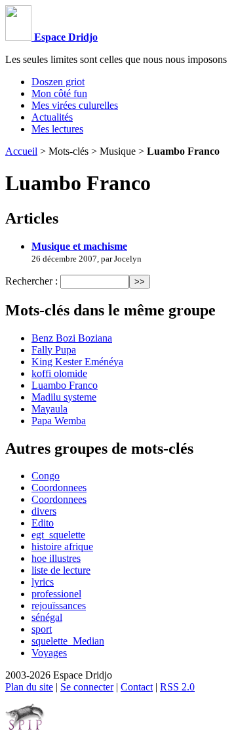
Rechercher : (31, 281)
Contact (137, 686)
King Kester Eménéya (77, 361)
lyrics (42, 581)
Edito (42, 522)
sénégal (46, 617)
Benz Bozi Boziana (71, 338)
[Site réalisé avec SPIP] (25, 727)
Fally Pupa (53, 349)
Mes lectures (57, 128)
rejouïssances (58, 605)
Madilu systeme (63, 397)
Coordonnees (59, 487)
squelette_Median (67, 640)
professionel (56, 593)
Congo (45, 475)
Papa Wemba (58, 420)
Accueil (21, 151)
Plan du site (29, 686)
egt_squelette (58, 534)
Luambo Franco (64, 385)
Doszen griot (58, 81)
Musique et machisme (79, 246)
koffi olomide (59, 373)
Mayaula (49, 408)
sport (41, 629)
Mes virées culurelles (74, 105)
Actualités (52, 117)
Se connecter (86, 686)
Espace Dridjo (64, 37)
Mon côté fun (59, 93)
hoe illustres (56, 558)
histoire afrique (62, 546)
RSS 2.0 (177, 686)
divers (43, 511)
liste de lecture (60, 570)
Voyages (49, 652)
